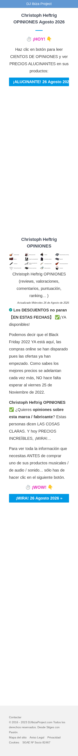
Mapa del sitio (18, 737)
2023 (24, 722)
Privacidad (54, 737)
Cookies (14, 742)
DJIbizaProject (37, 722)
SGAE (26, 742)
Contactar (15, 717)
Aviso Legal (37, 737)
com (49, 722)
